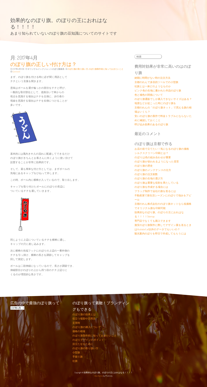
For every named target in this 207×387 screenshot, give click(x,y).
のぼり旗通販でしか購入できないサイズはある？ (163, 98)
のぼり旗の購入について (86, 327)
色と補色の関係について (149, 94)
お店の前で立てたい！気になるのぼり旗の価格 (162, 148)
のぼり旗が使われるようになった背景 (157, 161)
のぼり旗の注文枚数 (146, 174)
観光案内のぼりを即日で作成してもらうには (160, 233)
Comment (16, 71)
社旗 (75, 360)
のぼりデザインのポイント (88, 339)
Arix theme (99, 376)
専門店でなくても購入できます (153, 220)
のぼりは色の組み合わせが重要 (153, 157)
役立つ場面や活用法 (83, 318)
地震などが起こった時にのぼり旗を (155, 103)
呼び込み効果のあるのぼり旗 (151, 124)
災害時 (76, 322)
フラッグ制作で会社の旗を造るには (155, 191)
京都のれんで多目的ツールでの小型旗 (156, 82)
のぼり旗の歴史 (144, 165)
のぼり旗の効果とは (84, 314)
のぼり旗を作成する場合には (151, 186)
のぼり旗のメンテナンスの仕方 (153, 170)
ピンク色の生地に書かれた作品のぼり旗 (158, 90)
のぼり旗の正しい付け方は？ (43, 64)
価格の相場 (78, 331)
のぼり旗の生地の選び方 (149, 178)
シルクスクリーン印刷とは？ (151, 153)
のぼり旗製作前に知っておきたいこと (106, 69)
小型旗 (76, 352)
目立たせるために (82, 343)
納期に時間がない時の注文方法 (152, 77)
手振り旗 (77, 356)
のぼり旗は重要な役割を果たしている (157, 182)
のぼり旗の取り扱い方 (78, 69)
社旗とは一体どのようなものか (153, 86)
